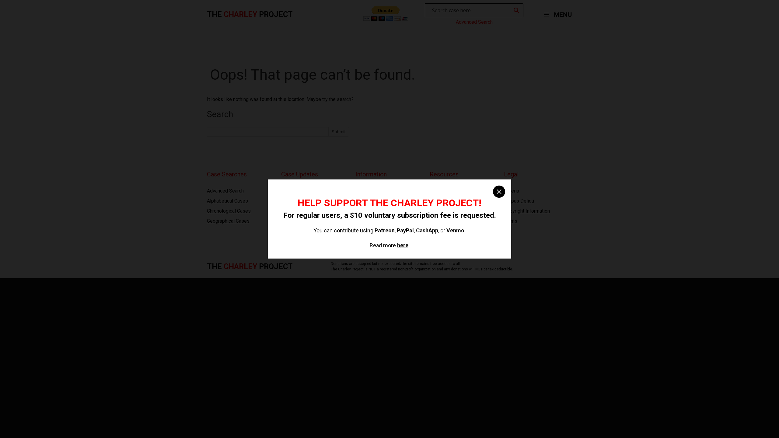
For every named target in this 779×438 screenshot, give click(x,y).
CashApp (427, 230)
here (402, 245)
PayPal (405, 230)
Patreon (385, 230)
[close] (499, 192)
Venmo (455, 230)
